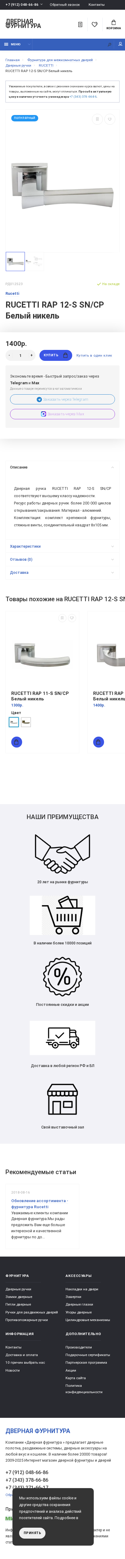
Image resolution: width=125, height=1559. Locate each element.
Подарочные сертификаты (88, 1355)
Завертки (73, 1297)
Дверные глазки (79, 1304)
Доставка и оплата (21, 1355)
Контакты (97, 4)
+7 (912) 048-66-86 (22, 4)
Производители (79, 1347)
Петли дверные (18, 1304)
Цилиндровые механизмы (88, 1320)
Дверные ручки (18, 1289)
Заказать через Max (66, 414)
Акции (71, 1370)
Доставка (19, 572)
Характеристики (25, 546)
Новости (12, 1370)
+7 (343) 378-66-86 (82, 96)
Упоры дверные (79, 1312)
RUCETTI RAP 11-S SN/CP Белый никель (40, 696)
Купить (51, 355)
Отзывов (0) (21, 559)
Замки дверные (18, 1297)
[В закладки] (109, 119)
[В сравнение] (97, 119)
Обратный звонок (65, 5)
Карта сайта (76, 1378)
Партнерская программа (86, 1362)
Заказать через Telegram (65, 399)
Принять (32, 1533)
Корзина (113, 28)
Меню (16, 44)
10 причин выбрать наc (25, 1362)
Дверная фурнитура (23, 24)
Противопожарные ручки (26, 1320)
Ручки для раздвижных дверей (31, 1312)
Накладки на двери (82, 1289)
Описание (19, 467)
